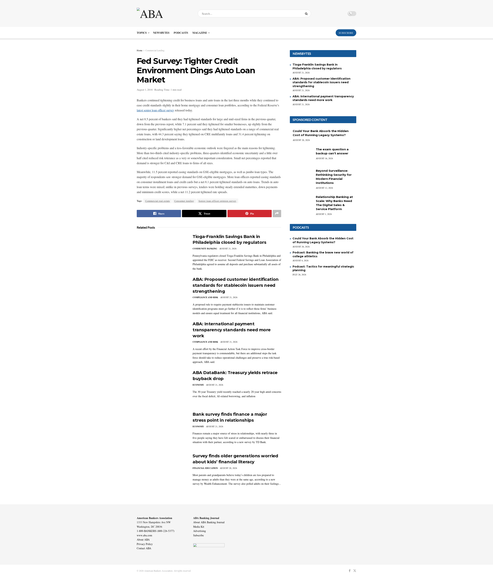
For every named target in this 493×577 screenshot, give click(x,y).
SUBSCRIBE (346, 32)
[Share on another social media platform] (277, 213)
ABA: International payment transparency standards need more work (232, 329)
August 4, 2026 (301, 260)
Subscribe (198, 535)
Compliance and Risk (205, 297)
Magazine (199, 33)
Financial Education (205, 468)
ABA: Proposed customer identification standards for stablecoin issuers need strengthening (236, 285)
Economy (198, 384)
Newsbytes (161, 33)
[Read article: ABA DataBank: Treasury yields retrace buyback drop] (162, 388)
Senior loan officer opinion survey (217, 200)
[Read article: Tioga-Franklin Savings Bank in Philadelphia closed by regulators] (162, 252)
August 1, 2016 (145, 89)
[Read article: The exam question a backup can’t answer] (301, 155)
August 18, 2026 (324, 158)
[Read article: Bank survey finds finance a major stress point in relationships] (162, 429)
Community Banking (205, 248)
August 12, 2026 (324, 187)
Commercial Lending (154, 50)
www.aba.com (144, 535)
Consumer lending (184, 200)
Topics (142, 33)
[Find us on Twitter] (354, 571)
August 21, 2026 (227, 248)
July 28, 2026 (299, 274)
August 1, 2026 (324, 214)
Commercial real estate (157, 200)
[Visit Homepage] (164, 13)
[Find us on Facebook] (349, 571)
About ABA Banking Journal (209, 522)
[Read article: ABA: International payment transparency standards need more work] (162, 339)
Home (139, 50)
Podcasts (181, 33)
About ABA (143, 539)
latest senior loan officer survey (155, 110)
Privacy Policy (145, 544)
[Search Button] (307, 13)
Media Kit (198, 526)
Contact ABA (144, 548)
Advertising (199, 531)
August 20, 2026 (228, 468)
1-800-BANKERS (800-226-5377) (155, 531)
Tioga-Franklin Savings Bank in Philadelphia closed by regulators (317, 66)
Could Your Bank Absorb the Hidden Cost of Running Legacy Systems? (323, 240)
